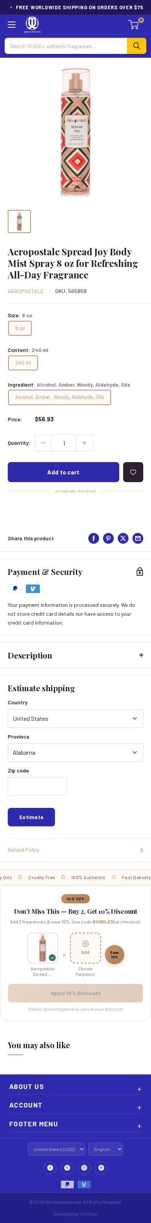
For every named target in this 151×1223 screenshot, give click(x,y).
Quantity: (19, 442)
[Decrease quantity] (43, 443)
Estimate (31, 817)
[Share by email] (137, 538)
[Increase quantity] (84, 443)
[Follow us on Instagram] (84, 1167)
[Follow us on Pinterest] (101, 1167)
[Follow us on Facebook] (50, 1167)
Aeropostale (26, 291)
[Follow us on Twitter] (67, 1167)
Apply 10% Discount (75, 993)
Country (17, 702)
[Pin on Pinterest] (108, 538)
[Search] (136, 46)
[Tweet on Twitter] (123, 538)
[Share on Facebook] (93, 538)
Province (18, 736)
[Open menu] (11, 25)
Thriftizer (88, 1213)
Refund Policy (23, 849)
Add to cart (63, 472)
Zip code (18, 770)
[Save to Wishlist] (133, 472)
